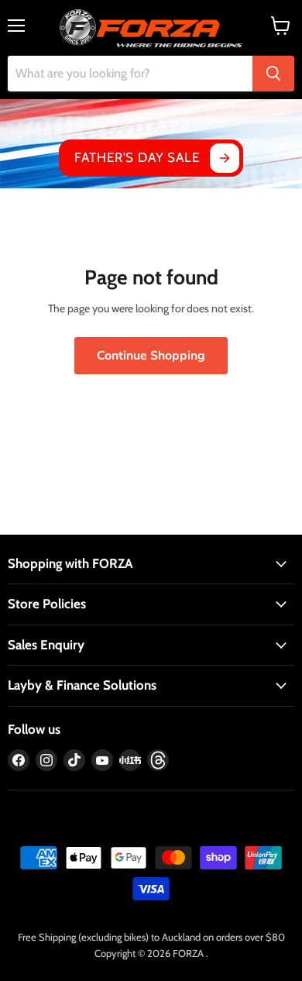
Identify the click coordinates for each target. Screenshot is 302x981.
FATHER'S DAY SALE (136, 157)
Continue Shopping (151, 355)
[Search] (273, 73)
